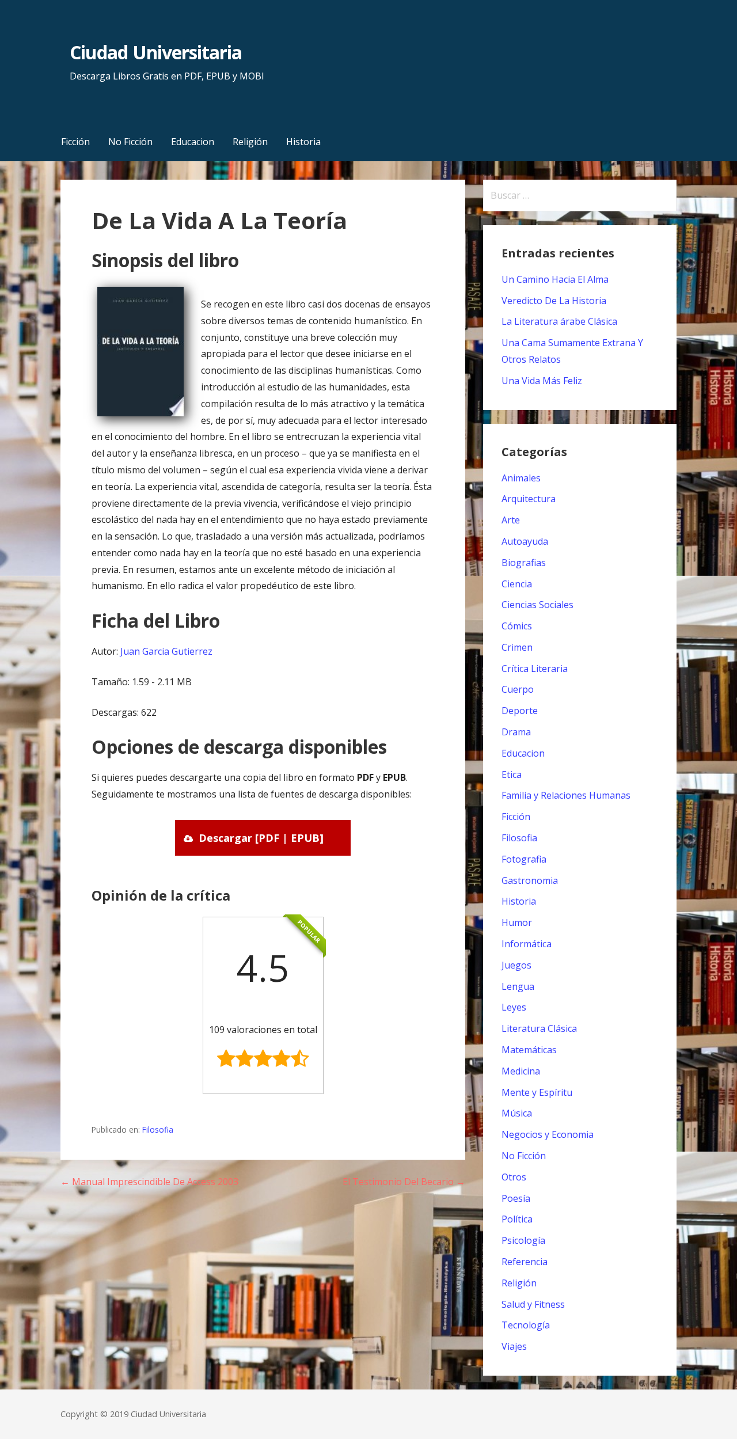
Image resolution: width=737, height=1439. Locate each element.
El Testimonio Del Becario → (404, 1181)
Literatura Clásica (539, 1028)
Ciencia (517, 584)
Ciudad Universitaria (156, 52)
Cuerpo (518, 689)
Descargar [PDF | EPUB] (261, 838)
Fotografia (524, 859)
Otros (514, 1177)
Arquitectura (529, 498)
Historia (303, 141)
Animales (521, 478)
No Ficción (130, 141)
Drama (516, 732)
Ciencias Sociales (537, 604)
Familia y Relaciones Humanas (566, 795)
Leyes (514, 1007)
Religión (250, 141)
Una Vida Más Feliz (542, 380)
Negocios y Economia (548, 1134)
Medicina (521, 1071)
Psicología (523, 1240)
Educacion (192, 141)
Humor (517, 922)
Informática (527, 943)
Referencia (525, 1261)
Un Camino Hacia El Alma (555, 279)
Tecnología (526, 1325)
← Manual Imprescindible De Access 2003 (149, 1181)
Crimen (517, 647)
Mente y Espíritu (537, 1092)
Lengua (518, 986)
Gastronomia (530, 880)
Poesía (516, 1198)
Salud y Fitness (533, 1304)
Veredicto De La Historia (554, 300)
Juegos (516, 965)
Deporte (520, 710)
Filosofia (157, 1129)
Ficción (75, 141)
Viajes (514, 1346)
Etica (512, 774)
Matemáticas (529, 1049)
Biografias (524, 562)
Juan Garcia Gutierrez (166, 651)
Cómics (517, 626)
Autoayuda (525, 541)
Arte (511, 520)
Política (517, 1219)
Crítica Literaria (535, 668)
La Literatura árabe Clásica (559, 321)
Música (517, 1113)
